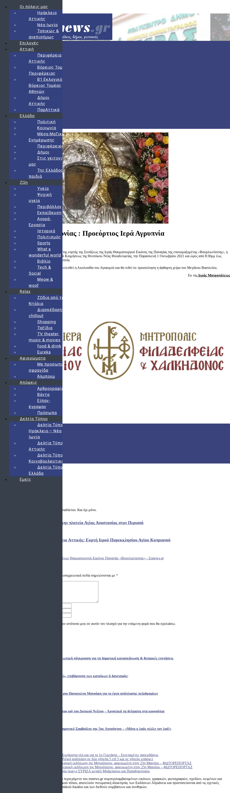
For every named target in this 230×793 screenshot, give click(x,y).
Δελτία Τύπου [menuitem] (34, 418)
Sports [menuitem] (44, 243)
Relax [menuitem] (25, 291)
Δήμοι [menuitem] (43, 152)
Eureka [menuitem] (44, 352)
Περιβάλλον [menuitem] (49, 206)
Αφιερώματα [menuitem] (33, 358)
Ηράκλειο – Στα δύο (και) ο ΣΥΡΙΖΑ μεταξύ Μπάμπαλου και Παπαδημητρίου (94, 771)
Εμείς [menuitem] (25, 479)
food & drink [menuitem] (49, 346)
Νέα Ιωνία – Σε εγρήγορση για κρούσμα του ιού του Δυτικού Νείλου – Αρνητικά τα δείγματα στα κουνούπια (77, 104)
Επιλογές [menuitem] (29, 43)
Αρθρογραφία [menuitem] (50, 388)
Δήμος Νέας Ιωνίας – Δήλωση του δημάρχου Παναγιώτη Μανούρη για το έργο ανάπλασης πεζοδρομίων (74, 88)
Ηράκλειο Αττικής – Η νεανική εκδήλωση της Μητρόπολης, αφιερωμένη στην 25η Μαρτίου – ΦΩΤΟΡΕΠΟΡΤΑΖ (109, 763)
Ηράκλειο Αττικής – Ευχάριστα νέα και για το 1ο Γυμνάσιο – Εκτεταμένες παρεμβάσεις (95, 755)
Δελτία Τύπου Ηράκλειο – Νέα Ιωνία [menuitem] (47, 430)
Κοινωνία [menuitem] (46, 127)
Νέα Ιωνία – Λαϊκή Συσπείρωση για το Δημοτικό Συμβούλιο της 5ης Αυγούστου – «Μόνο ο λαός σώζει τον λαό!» (81, 119)
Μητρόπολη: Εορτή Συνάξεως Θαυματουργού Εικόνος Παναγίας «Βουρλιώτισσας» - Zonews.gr (95, 558)
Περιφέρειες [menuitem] (50, 146)
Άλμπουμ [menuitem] (46, 376)
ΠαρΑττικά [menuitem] (48, 109)
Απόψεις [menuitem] (28, 382)
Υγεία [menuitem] (43, 188)
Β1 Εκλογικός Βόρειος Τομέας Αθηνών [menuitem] (47, 85)
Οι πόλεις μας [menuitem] (34, 6)
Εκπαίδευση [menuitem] (49, 212)
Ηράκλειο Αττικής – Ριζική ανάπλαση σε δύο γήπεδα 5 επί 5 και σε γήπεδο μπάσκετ (93, 759)
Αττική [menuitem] (27, 49)
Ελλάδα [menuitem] (27, 115)
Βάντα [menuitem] (43, 394)
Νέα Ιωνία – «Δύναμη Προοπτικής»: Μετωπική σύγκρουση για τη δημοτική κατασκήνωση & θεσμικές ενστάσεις (81, 58)
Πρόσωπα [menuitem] (47, 412)
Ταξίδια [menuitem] (45, 327)
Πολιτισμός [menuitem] (49, 237)
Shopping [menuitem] (46, 321)
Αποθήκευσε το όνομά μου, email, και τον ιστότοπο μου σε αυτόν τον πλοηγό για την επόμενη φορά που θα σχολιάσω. (90, 624)
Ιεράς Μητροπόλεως (213, 275)
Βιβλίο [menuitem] (44, 261)
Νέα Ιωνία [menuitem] (47, 24)
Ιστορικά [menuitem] (46, 230)
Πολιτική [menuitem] (46, 121)
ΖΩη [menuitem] (24, 182)
